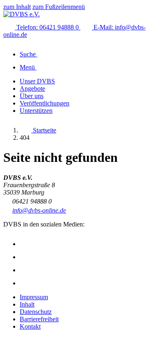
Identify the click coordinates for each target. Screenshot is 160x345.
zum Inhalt (17, 6)
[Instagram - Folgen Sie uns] (25, 243)
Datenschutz (36, 311)
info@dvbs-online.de (39, 210)
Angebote (32, 88)
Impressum (34, 296)
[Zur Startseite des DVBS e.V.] (21, 14)
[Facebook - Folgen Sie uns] (25, 256)
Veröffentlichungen (44, 103)
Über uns (31, 95)
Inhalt (27, 304)
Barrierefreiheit (39, 319)
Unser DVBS (37, 81)
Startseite (43, 130)
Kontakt (30, 326)
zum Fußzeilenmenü (58, 6)
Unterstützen (36, 110)
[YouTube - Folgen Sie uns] (25, 270)
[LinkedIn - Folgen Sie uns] (25, 283)
